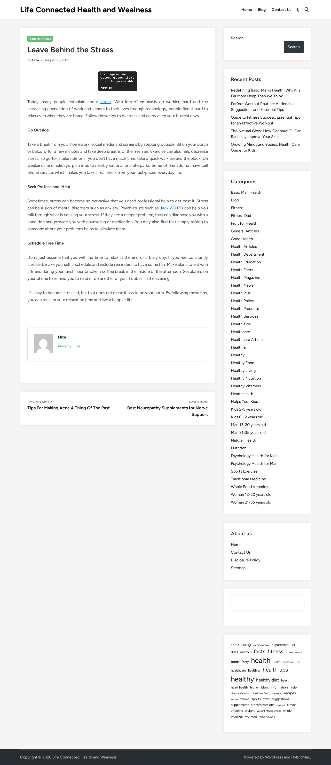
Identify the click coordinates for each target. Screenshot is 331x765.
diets (234, 652)
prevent (276, 693)
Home (246, 9)
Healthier (239, 347)
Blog (262, 9)
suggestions (280, 699)
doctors (246, 652)
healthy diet (267, 679)
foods (235, 662)
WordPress (274, 757)
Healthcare (240, 331)
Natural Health (243, 440)
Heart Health (242, 393)
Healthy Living (243, 370)
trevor (291, 705)
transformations (262, 705)
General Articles (40, 38)
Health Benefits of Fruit (286, 662)
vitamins (237, 710)
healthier (254, 670)
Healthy (237, 355)
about (235, 645)
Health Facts (242, 270)
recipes (290, 693)
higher (254, 687)
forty (245, 662)
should (244, 699)
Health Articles (244, 246)
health (260, 660)
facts (259, 651)
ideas (265, 687)
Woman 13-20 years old (251, 494)
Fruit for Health (244, 223)
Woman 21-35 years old (251, 502)
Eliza (35, 60)
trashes (280, 705)
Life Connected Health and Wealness (86, 9)
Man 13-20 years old (248, 424)
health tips (275, 669)
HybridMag (300, 757)
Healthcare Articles (247, 339)
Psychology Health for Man (254, 463)
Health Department (247, 254)
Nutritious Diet (260, 693)
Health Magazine (245, 277)
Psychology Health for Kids (254, 455)
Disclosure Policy (245, 560)
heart (285, 680)
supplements (240, 705)
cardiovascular (261, 645)
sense (234, 699)
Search (237, 38)
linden (294, 687)
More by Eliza (69, 346)
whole (287, 710)
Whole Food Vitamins (249, 486)
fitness (275, 651)
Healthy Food (242, 362)
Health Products (245, 308)
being (246, 645)
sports (256, 699)
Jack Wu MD (171, 208)
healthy (242, 679)
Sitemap (238, 568)
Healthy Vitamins (246, 386)
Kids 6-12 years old (247, 417)
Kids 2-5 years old (246, 409)
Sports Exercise (244, 471)
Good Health (242, 239)
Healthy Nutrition (246, 378)
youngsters (267, 716)
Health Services (244, 316)
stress (105, 101)
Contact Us (281, 9)
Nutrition (238, 448)
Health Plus (241, 293)
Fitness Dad (241, 215)
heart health (239, 687)
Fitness (237, 208)
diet (293, 645)
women (237, 716)
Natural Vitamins (240, 693)
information (279, 687)
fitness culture (293, 652)
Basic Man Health (246, 192)
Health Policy (242, 300)
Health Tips (241, 324)
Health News (242, 285)
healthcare (238, 670)
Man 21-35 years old (248, 432)
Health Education (246, 262)
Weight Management (269, 710)
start (266, 699)
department (280, 645)
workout (251, 716)
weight (250, 710)
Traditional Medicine (248, 479)
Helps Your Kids (244, 401)
